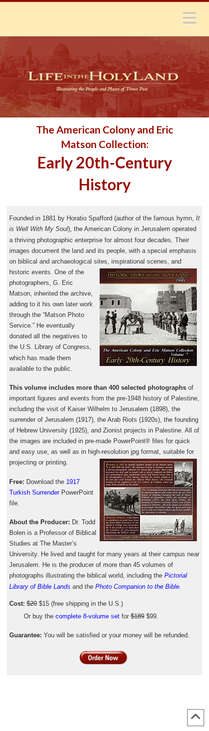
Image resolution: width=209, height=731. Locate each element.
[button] (189, 18)
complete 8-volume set (87, 616)
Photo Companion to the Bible (137, 586)
